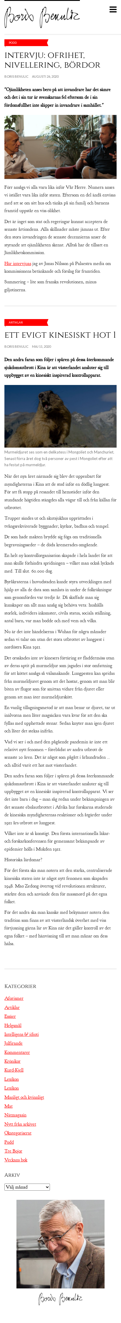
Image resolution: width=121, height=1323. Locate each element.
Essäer (10, 1016)
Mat (8, 1106)
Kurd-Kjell (13, 1070)
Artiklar (16, 322)
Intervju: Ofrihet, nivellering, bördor (52, 60)
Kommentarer (17, 1052)
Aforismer (13, 998)
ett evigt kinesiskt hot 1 (60, 335)
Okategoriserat (17, 1133)
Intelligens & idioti (21, 1034)
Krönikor (12, 1061)
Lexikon (11, 1079)
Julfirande (13, 1043)
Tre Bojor (13, 1151)
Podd (13, 42)
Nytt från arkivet (20, 1124)
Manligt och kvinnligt (24, 1097)
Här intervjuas (17, 263)
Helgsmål (12, 1025)
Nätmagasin (15, 1115)
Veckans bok (15, 1160)
